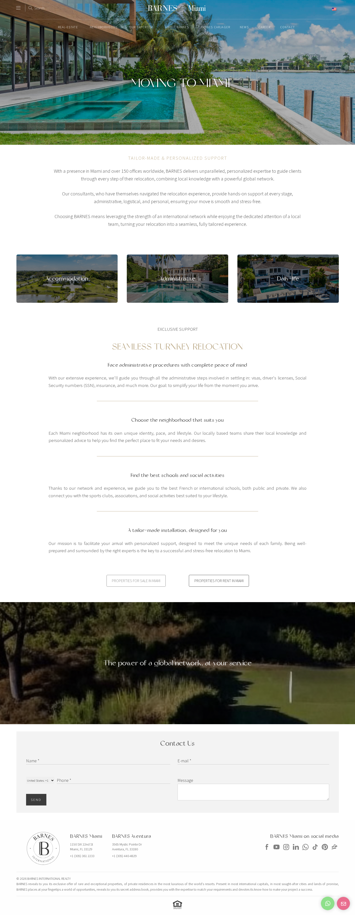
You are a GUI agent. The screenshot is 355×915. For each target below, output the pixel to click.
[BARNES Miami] (267, 851)
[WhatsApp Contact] (327, 903)
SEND (36, 800)
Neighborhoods (103, 27)
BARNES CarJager (215, 27)
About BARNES (177, 27)
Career (264, 27)
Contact (287, 27)
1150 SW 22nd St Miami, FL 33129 (81, 846)
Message (185, 780)
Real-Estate (68, 27)
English (325, 9)
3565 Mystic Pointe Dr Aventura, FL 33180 (127, 846)
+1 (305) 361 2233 (82, 856)
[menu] (18, 6)
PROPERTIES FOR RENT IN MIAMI (219, 580)
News (244, 27)
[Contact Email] (343, 903)
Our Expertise (141, 27)
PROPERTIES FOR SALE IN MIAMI (136, 580)
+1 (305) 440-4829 (124, 856)
